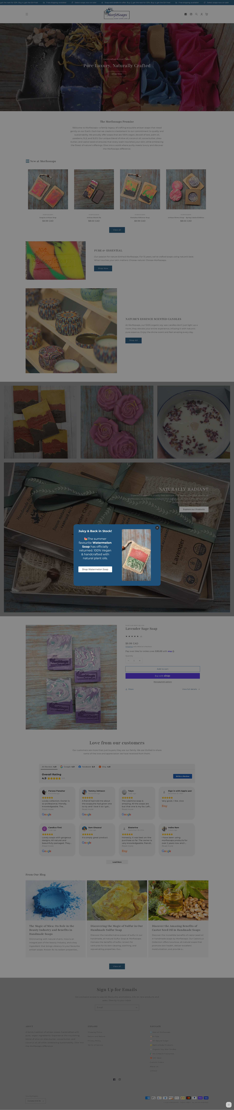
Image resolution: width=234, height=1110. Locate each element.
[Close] (157, 528)
